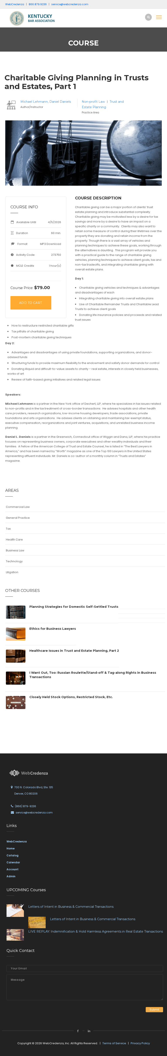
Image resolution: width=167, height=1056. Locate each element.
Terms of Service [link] (114, 1043)
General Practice (18, 518)
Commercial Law (18, 507)
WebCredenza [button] (14, 4)
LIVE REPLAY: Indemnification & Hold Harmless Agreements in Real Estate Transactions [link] (95, 931)
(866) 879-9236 (25, 806)
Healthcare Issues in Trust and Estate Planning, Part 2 (74, 651)
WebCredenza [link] (17, 841)
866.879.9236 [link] (38, 4)
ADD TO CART (30, 303)
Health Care (14, 539)
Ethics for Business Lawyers (52, 629)
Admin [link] (11, 876)
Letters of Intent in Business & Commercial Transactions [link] (71, 907)
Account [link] (12, 869)
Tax (8, 529)
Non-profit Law (94, 102)
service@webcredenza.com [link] (69, 4)
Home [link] (11, 848)
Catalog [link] (12, 855)
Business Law (15, 550)
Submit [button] (154, 1009)
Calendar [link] (13, 862)
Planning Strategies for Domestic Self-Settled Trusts (73, 607)
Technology (14, 561)
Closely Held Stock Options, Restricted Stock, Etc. (71, 697)
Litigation (12, 572)
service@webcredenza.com (34, 812)
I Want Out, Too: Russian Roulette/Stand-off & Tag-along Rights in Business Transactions (92, 675)
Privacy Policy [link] (140, 1043)
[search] (148, 17)
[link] (34, 18)
